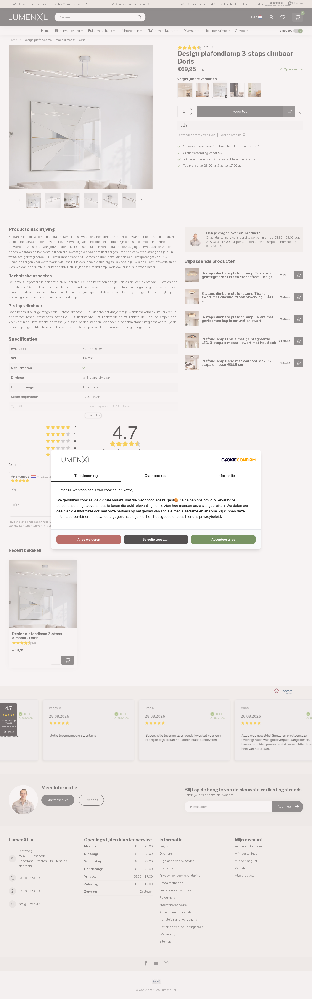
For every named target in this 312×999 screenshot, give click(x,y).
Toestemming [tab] (86, 476)
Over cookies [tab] (156, 476)
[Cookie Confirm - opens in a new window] (238, 459)
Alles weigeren (88, 539)
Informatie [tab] (226, 476)
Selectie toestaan (156, 539)
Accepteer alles (223, 539)
